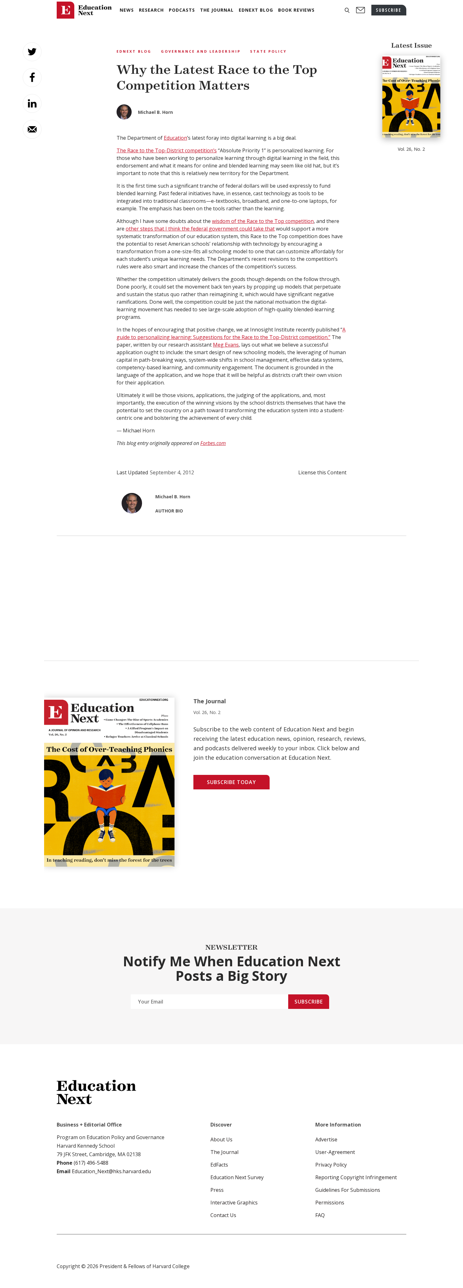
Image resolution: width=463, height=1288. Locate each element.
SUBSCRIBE (389, 10)
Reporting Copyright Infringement (356, 1177)
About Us (221, 1139)
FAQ (320, 1215)
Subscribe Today (231, 782)
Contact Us (223, 1215)
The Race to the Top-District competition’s (167, 150)
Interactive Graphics (234, 1202)
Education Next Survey (237, 1177)
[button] (347, 10)
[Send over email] (32, 129)
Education (175, 137)
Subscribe (308, 1001)
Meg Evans (226, 344)
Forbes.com (213, 443)
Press (217, 1189)
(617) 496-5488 (91, 1162)
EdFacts (219, 1164)
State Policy (268, 51)
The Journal (224, 1152)
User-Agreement (335, 1152)
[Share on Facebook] (32, 77)
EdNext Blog (134, 51)
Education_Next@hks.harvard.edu (111, 1171)
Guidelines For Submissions (347, 1189)
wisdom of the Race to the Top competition (263, 221)
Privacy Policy (331, 1164)
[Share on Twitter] (32, 51)
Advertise (326, 1139)
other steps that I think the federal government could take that (200, 228)
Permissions (329, 1202)
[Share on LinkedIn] (32, 103)
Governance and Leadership (201, 51)
